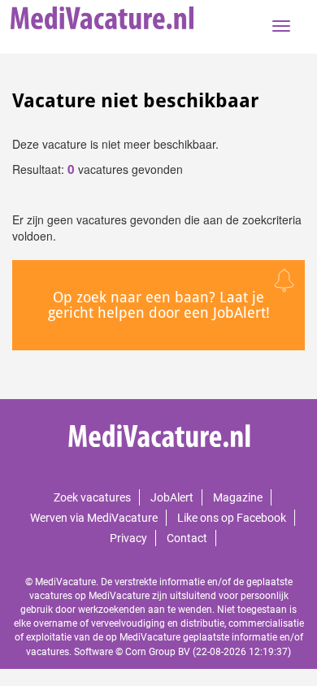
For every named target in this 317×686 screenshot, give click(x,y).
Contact (187, 538)
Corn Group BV (157, 652)
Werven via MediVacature (94, 517)
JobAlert (171, 497)
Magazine (238, 497)
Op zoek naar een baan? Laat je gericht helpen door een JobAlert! (159, 305)
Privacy (128, 538)
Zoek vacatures (92, 497)
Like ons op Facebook (231, 517)
